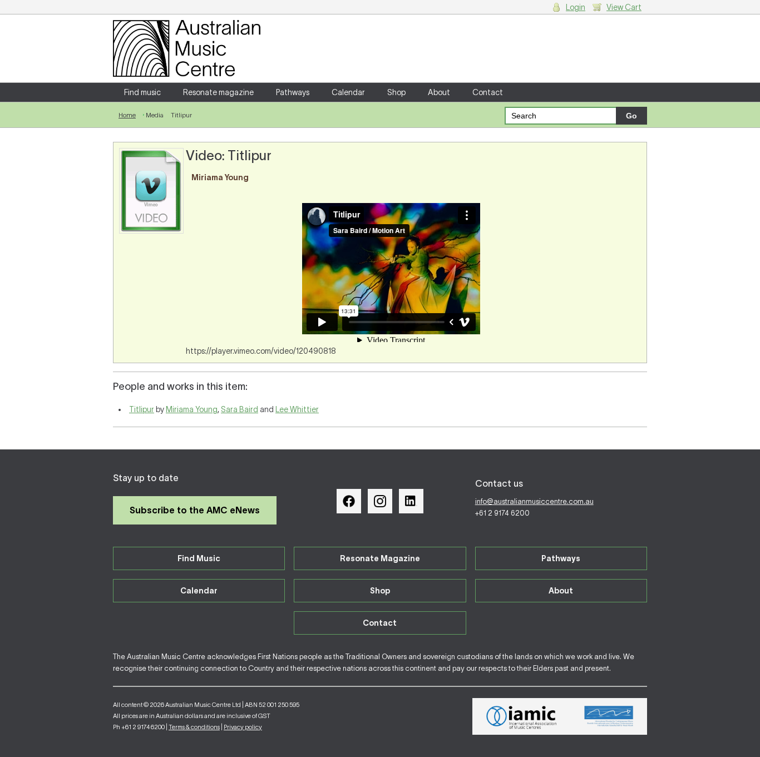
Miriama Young (192, 409)
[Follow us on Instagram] (380, 501)
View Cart (623, 7)
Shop (396, 92)
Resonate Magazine (380, 558)
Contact (487, 92)
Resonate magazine (218, 92)
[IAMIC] (521, 716)
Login (575, 7)
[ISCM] (609, 716)
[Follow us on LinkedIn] (411, 501)
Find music (142, 92)
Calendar (348, 92)
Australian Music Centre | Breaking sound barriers (186, 48)
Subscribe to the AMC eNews (195, 510)
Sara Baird (239, 409)
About (439, 92)
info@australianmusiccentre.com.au (534, 501)
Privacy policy (243, 727)
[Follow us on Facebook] (349, 501)
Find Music (198, 558)
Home (127, 114)
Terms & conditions (194, 727)
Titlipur (141, 409)
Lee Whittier (297, 409)
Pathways (292, 92)
